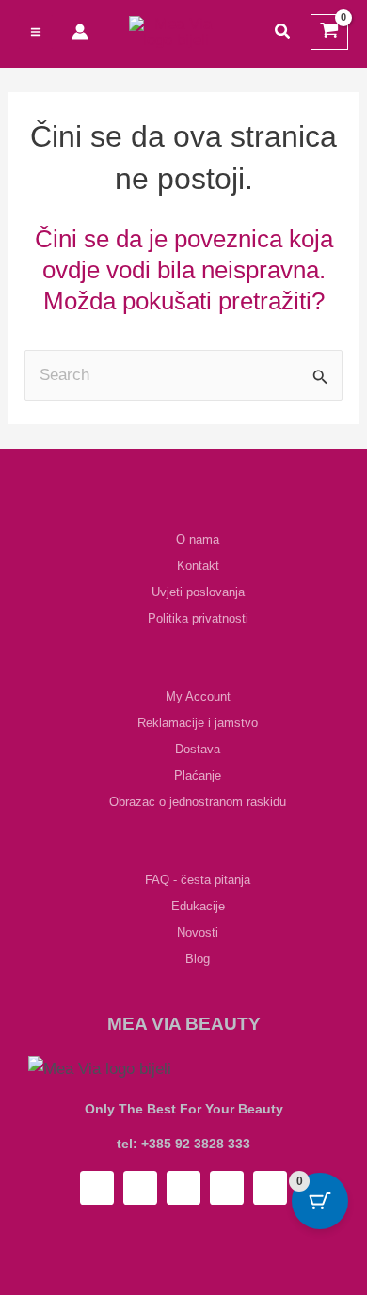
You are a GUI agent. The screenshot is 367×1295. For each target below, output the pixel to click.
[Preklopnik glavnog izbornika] (36, 32)
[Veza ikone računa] (80, 32)
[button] (283, 32)
